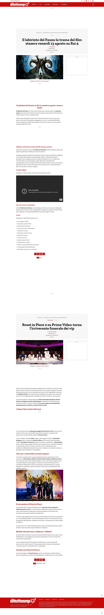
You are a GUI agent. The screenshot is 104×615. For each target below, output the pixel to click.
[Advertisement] (52, 17)
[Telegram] (86, 1)
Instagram (46, 81)
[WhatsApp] (91, 1)
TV (52, 35)
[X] (88, 1)
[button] (93, 4)
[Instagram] (84, 1)
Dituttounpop (38, 32)
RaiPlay (45, 208)
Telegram (38, 81)
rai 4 (41, 257)
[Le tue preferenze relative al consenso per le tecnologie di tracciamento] (102, 613)
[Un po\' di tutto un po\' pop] (19, 4)
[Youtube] (93, 1)
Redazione (52, 46)
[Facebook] (82, 1)
